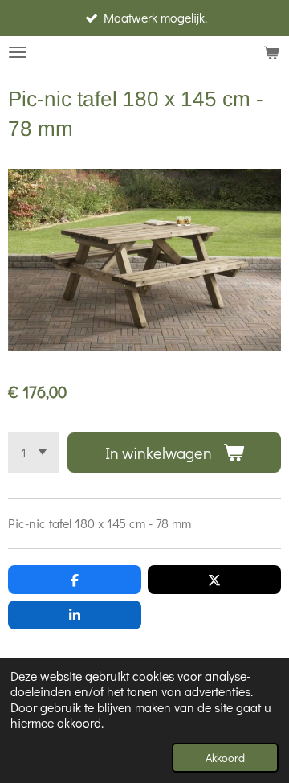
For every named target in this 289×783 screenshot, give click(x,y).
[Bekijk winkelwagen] (271, 52)
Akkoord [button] (225, 757)
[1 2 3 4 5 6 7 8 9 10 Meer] (33, 452)
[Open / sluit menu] (17, 52)
